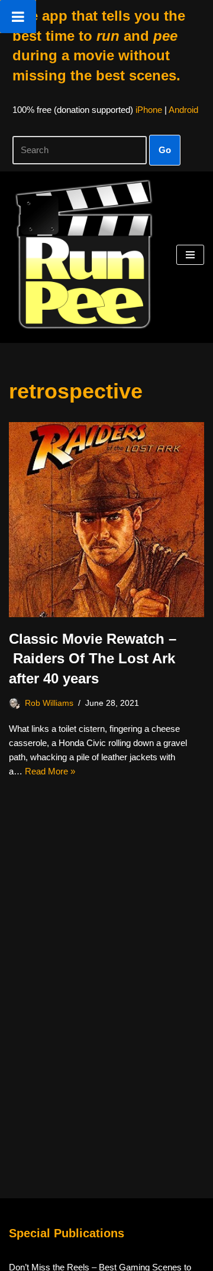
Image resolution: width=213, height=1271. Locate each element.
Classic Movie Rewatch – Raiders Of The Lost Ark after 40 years (92, 658)
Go (165, 150)
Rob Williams (49, 703)
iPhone (148, 110)
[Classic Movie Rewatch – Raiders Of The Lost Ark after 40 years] (106, 519)
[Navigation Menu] (190, 255)
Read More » (50, 771)
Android (183, 110)
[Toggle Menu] (18, 16)
